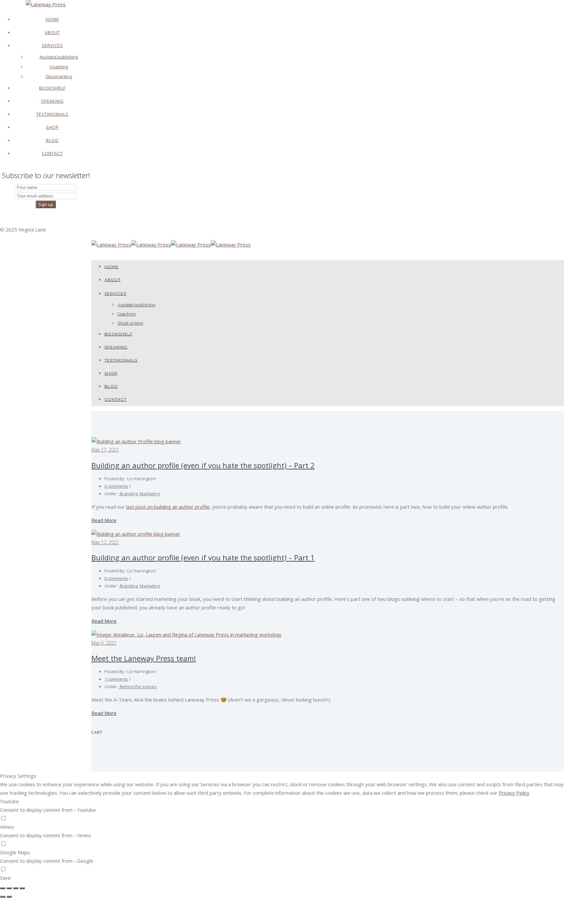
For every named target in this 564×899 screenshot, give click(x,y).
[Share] (9, 888)
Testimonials (52, 114)
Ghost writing (59, 76)
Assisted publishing (58, 57)
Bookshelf (52, 88)
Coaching (59, 67)
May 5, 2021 (104, 643)
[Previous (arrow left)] (2, 897)
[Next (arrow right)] (9, 897)
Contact (52, 153)
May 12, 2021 (105, 542)
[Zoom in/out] (22, 888)
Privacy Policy (514, 792)
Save (5, 877)
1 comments (116, 679)
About (52, 32)
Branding (128, 494)
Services (52, 45)
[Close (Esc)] (2, 888)
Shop (52, 127)
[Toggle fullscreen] (15, 888)
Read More (104, 520)
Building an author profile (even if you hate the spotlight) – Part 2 (203, 465)
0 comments (116, 486)
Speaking (52, 101)
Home (52, 19)
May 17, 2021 (105, 450)
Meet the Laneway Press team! (143, 658)
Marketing (150, 494)
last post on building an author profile (168, 506)
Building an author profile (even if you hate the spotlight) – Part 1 (203, 557)
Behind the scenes (138, 686)
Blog (52, 140)
